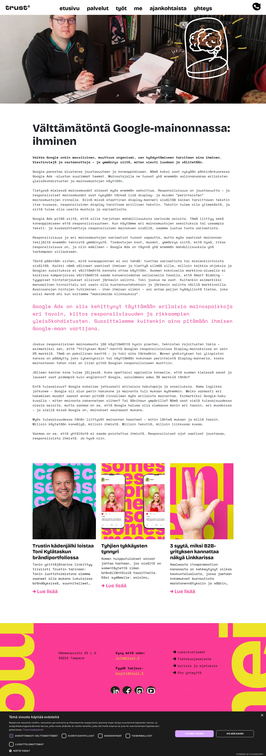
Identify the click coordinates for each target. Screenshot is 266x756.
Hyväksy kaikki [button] (194, 733)
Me (138, 8)
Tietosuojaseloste (194, 658)
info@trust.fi (128, 658)
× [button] (262, 715)
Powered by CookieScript (249, 754)
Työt (121, 8)
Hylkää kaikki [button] (235, 733)
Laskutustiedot (191, 652)
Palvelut (98, 8)
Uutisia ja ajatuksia (197, 665)
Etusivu (70, 8)
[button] (89, 751)
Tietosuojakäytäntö (33, 729)
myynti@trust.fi (129, 673)
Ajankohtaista (168, 8)
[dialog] (133, 733)
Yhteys (203, 8)
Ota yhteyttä (189, 672)
